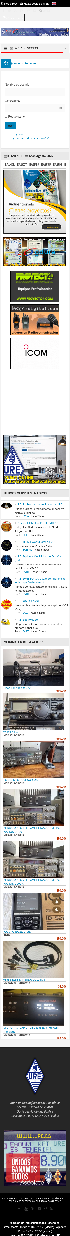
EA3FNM (27, 549)
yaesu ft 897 (11, 731)
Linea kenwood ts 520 (17, 687)
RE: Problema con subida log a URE (40, 504)
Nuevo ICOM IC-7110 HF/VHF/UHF (39, 523)
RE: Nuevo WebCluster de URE (37, 541)
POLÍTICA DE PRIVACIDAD (37, 1198)
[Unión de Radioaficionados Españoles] (35, 31)
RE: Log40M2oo (28, 619)
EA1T (25, 631)
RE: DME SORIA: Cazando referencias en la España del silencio (40, 580)
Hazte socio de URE (36, 3)
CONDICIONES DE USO (12, 1198)
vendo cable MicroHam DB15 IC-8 (25, 979)
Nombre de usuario (17, 84)
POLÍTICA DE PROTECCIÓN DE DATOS (27, 1201)
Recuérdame (16, 116)
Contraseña (12, 100)
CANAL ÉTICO (54, 1201)
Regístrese (12, 3)
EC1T (25, 535)
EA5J (25, 612)
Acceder (10, 125)
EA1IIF (26, 571)
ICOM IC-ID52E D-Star (18, 931)
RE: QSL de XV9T (29, 600)
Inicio (16, 63)
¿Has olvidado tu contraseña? (31, 138)
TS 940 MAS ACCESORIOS (21, 779)
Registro (18, 134)
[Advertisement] (36, 402)
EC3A (25, 516)
